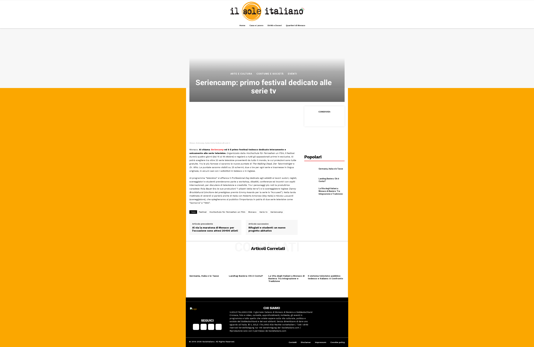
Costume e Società (270, 74)
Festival (203, 212)
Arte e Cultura (241, 74)
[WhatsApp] (330, 118)
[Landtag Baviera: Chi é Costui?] (310, 180)
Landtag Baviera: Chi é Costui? (246, 276)
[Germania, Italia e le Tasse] (310, 169)
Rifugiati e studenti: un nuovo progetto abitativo (267, 229)
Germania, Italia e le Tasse (331, 169)
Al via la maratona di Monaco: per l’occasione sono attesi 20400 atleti (215, 229)
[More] (337, 118)
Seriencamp (217, 149)
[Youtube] (219, 327)
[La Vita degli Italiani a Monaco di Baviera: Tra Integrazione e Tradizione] (310, 191)
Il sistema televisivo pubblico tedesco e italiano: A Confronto (325, 277)
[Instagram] (204, 327)
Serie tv (263, 212)
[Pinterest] (324, 118)
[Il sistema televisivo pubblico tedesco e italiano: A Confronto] (326, 265)
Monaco (252, 212)
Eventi (292, 74)
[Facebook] (311, 118)
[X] (318, 118)
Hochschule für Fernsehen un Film (227, 212)
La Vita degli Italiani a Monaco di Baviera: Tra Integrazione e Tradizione (331, 191)
